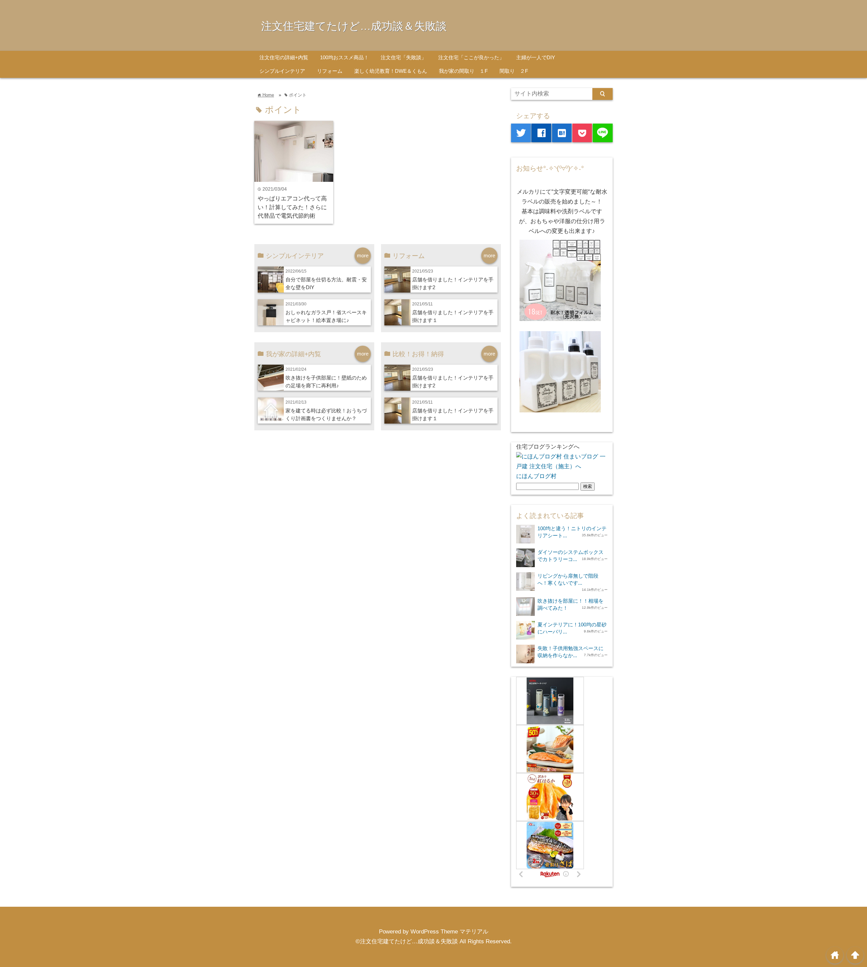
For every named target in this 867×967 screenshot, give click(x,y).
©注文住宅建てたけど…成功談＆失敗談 (407, 941)
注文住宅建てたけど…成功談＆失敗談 (354, 26)
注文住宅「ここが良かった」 (471, 57)
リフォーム (329, 71)
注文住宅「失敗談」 (403, 57)
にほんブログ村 (536, 476)
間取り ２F (514, 71)
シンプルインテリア (282, 71)
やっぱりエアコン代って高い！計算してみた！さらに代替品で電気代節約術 (292, 207)
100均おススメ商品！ (344, 57)
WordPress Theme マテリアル (449, 931)
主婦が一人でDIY (535, 57)
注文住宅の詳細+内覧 (283, 57)
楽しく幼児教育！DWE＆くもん (390, 71)
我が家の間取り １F (463, 71)
